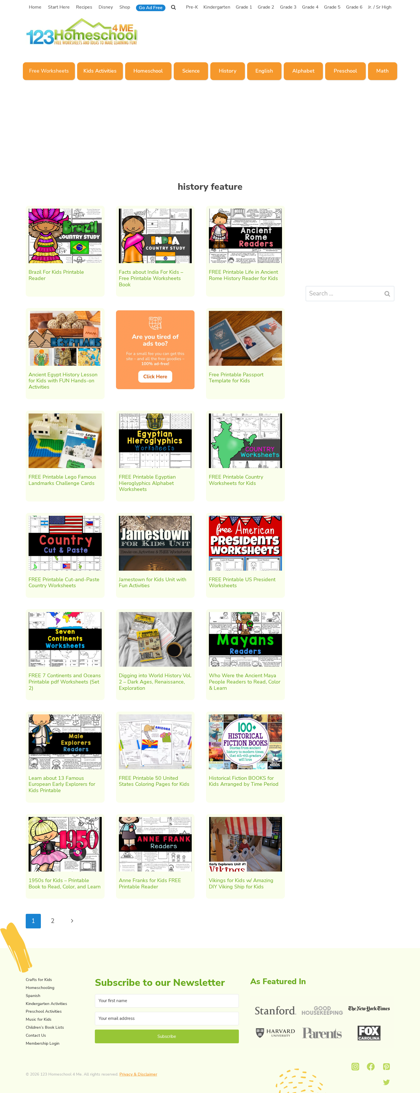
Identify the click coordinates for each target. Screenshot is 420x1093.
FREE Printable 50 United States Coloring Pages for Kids (154, 781)
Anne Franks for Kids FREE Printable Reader (150, 883)
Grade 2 (266, 7)
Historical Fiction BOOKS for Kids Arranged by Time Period (244, 781)
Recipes (84, 7)
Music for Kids (38, 1019)
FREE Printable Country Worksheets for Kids (236, 480)
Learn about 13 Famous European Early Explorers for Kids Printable (62, 784)
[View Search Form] (173, 7)
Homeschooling (40, 987)
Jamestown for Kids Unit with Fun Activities (152, 582)
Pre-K (192, 7)
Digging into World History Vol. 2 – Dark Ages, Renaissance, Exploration (155, 681)
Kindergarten (216, 7)
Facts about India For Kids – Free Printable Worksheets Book (151, 278)
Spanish (33, 995)
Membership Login (42, 1043)
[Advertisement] (287, 30)
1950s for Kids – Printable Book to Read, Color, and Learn (65, 883)
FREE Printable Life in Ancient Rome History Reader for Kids (243, 275)
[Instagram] (355, 1067)
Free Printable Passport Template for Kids (236, 377)
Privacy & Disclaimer (138, 1074)
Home (35, 7)
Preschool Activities (44, 1011)
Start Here (59, 7)
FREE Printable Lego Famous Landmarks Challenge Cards (62, 480)
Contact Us (36, 1035)
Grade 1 (244, 7)
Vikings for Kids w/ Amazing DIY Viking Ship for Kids (241, 883)
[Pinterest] (386, 1067)
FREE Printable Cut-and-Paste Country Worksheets (64, 582)
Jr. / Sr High (379, 7)
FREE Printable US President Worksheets (242, 582)
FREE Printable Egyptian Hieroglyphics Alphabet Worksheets (147, 483)
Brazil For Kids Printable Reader (56, 275)
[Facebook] (371, 1067)
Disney (106, 7)
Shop (124, 7)
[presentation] (65, 236)
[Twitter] (386, 1082)
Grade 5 (332, 7)
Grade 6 (354, 7)
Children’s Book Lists (45, 1027)
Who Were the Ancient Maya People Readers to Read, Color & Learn (244, 681)
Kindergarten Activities (46, 1003)
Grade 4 (310, 7)
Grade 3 (288, 7)
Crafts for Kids (39, 979)
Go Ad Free (151, 8)
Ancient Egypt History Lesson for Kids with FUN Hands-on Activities (63, 380)
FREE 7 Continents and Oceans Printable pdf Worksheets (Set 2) (65, 681)
